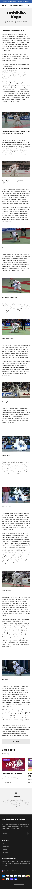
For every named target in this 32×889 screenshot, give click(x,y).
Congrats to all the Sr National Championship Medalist (16, 1)
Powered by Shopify (19, 884)
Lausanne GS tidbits (12, 773)
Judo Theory (5, 846)
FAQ (3, 843)
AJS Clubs (5, 852)
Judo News (5, 849)
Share (17, 741)
